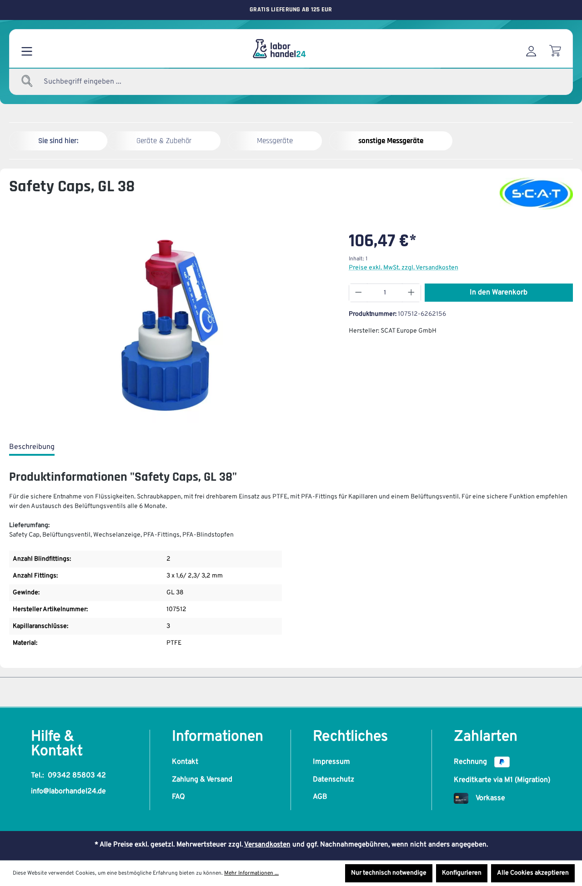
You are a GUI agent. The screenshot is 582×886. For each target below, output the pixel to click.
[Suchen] (27, 82)
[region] (170, 325)
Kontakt (185, 762)
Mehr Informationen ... (251, 873)
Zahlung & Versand (202, 779)
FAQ (178, 796)
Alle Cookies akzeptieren (533, 873)
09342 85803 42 (77, 775)
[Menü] (27, 49)
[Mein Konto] (531, 49)
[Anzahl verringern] (358, 293)
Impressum (331, 762)
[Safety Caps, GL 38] (169, 325)
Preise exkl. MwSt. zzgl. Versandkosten (403, 268)
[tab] (32, 447)
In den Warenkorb (498, 292)
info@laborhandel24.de (68, 791)
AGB (320, 796)
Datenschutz (333, 779)
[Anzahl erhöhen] (411, 293)
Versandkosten (267, 845)
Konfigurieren (462, 873)
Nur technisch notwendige (388, 873)
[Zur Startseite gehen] (278, 48)
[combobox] (105, 82)
